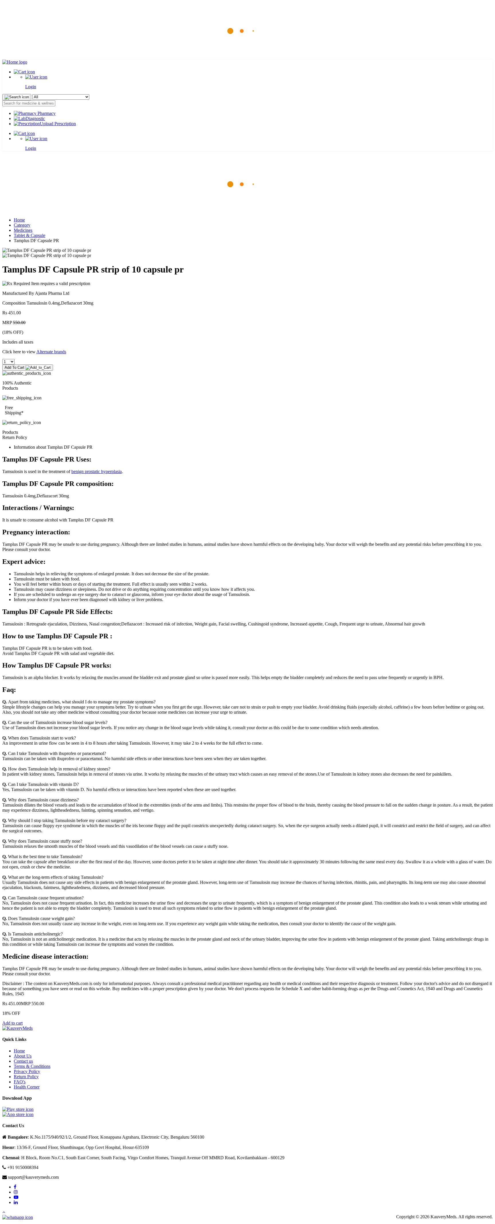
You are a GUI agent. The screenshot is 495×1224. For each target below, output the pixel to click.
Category (22, 225)
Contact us (23, 1061)
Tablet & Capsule (29, 235)
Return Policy (26, 1076)
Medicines (23, 230)
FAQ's (19, 1081)
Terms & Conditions (32, 1066)
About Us (23, 1056)
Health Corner (27, 1086)
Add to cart (12, 1023)
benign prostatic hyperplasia (96, 471)
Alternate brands (51, 351)
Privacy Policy (27, 1071)
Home (19, 219)
